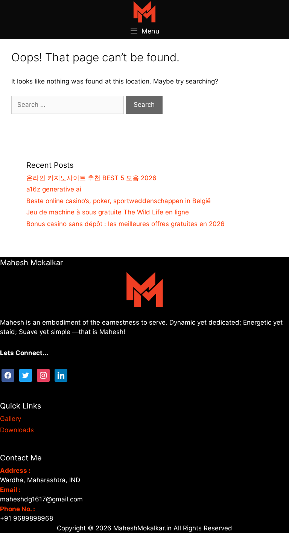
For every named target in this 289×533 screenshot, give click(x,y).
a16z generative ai (53, 189)
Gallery (10, 418)
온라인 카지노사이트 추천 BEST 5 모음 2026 (91, 178)
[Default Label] (61, 374)
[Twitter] (25, 374)
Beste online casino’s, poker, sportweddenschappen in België (118, 201)
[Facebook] (8, 374)
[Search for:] (68, 104)
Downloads (17, 430)
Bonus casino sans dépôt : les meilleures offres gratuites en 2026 (125, 224)
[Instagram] (43, 374)
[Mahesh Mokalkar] (144, 11)
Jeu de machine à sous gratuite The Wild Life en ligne (107, 212)
